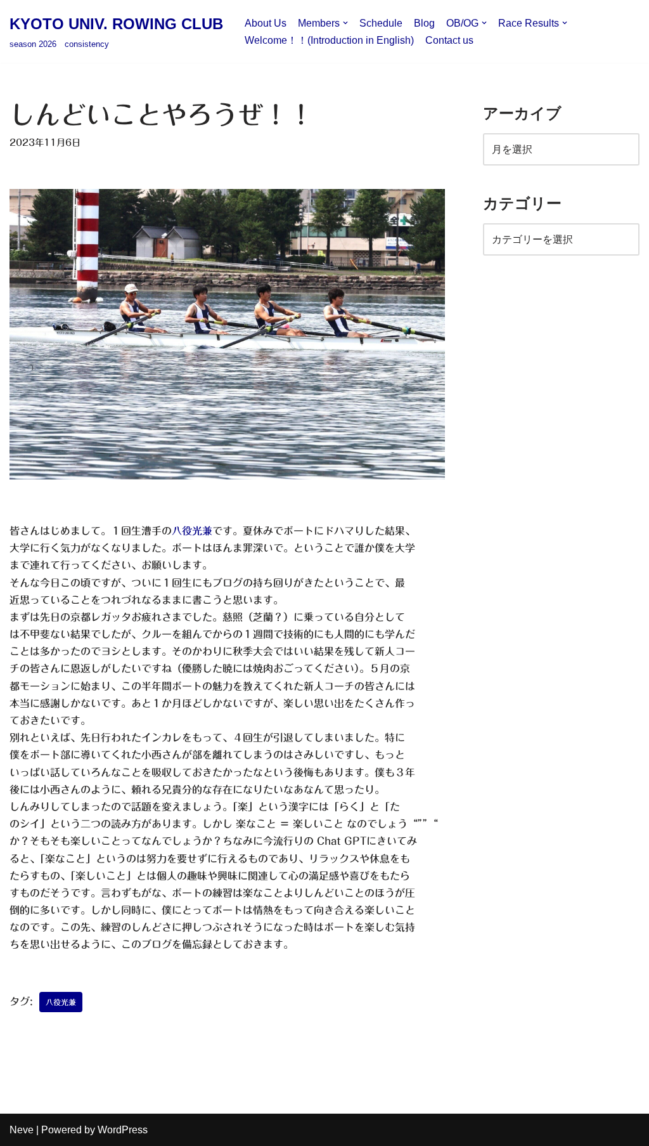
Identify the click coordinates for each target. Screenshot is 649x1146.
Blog (424, 23)
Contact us (449, 40)
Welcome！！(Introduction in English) (329, 40)
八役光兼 (192, 531)
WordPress (123, 1129)
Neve (22, 1129)
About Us (265, 23)
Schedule (380, 23)
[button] (345, 22)
